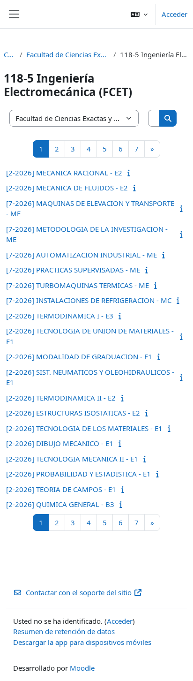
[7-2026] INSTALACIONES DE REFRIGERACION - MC (88, 300)
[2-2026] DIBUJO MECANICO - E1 (59, 443)
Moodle (82, 668)
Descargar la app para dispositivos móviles (82, 642)
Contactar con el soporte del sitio (79, 592)
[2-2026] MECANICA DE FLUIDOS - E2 (67, 187)
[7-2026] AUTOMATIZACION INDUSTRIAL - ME (81, 254)
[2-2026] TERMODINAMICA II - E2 (61, 397)
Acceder (174, 14)
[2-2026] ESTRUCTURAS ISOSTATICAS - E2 (73, 412)
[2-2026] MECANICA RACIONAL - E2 (64, 172)
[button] (139, 14)
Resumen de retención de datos (64, 631)
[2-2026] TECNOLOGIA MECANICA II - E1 (72, 458)
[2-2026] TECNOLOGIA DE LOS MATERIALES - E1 (84, 428)
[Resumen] (131, 172)
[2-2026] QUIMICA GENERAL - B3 (60, 504)
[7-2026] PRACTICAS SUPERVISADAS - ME (73, 269)
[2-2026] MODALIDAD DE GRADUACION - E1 (79, 356)
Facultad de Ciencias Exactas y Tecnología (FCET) (68, 54)
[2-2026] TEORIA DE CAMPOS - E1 (61, 489)
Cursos (10, 54)
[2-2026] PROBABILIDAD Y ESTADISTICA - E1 (78, 473)
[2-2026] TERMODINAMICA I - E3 (59, 315)
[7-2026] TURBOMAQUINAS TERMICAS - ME (77, 285)
